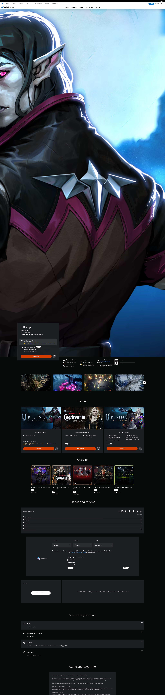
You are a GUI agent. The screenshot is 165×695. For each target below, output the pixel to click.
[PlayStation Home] (2, 3)
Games (20, 3)
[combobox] (61, 545)
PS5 (14, 3)
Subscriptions (89, 7)
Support (54, 3)
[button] (105, 361)
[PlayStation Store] (8, 7)
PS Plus (28, 3)
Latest (66, 7)
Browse (98, 7)
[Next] (144, 382)
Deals (81, 7)
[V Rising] (36, 382)
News (46, 3)
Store (7, 3)
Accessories (38, 3)
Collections (74, 7)
